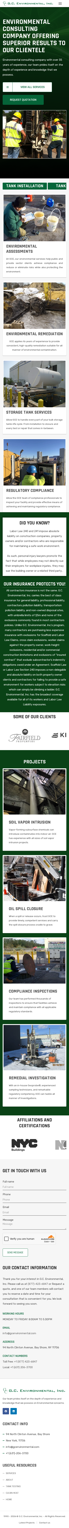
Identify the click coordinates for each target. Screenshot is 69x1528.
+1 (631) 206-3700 (21, 1367)
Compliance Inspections (33, 991)
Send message (15, 1252)
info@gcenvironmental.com (19, 1333)
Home (9, 1499)
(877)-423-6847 (38, 1284)
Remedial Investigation (32, 1078)
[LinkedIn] (13, 1411)
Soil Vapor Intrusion (30, 822)
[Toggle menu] (60, 3)
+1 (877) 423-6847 (25, 1361)
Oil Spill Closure (26, 909)
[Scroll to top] (61, 1520)
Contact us (44, 1522)
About (9, 1479)
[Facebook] (6, 1411)
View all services (33, 87)
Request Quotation (23, 100)
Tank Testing (13, 1486)
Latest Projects (27, 1522)
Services (11, 1473)
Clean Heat (12, 1493)
